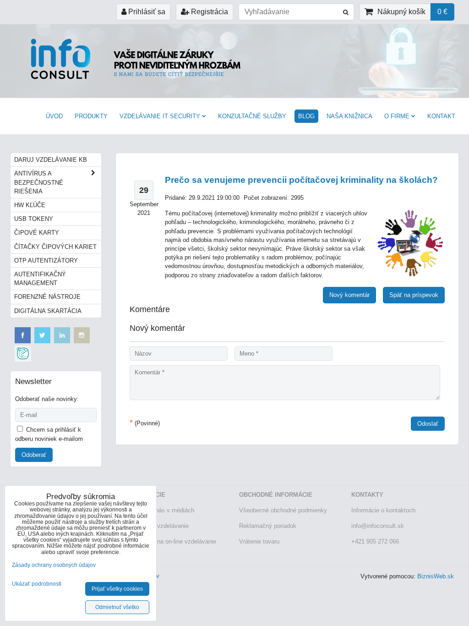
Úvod (54, 116)
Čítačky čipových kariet (55, 246)
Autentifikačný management (40, 278)
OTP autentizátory (46, 260)
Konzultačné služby (252, 116)
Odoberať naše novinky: (47, 398)
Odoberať (34, 454)
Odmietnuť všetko (117, 607)
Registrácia (208, 12)
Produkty (91, 116)
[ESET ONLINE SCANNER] (23, 359)
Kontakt (441, 116)
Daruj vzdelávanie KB (50, 159)
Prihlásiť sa (145, 12)
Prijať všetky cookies (117, 589)
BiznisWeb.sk (435, 576)
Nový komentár (349, 294)
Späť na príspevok (413, 294)
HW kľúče (29, 205)
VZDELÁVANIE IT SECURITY (160, 116)
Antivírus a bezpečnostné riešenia (38, 182)
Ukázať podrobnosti (36, 584)
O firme (396, 116)
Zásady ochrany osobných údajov (54, 565)
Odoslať (427, 423)
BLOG (306, 116)
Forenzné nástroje (47, 296)
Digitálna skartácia (48, 311)
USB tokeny (33, 218)
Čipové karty (36, 232)
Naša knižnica (349, 116)
